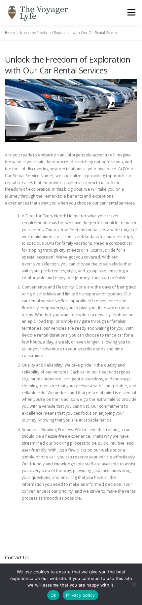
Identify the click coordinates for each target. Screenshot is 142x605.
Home (10, 32)
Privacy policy (80, 595)
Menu (130, 12)
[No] (133, 584)
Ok (53, 595)
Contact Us (17, 557)
